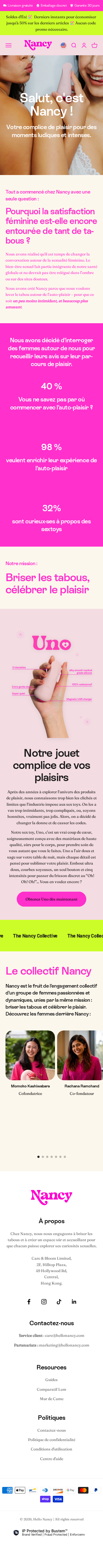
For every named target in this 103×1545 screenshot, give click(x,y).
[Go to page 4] (52, 1157)
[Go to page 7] (65, 1157)
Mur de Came (51, 1398)
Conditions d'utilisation (51, 1449)
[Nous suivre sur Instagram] (43, 1301)
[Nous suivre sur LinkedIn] (74, 1301)
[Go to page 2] (43, 1157)
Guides (51, 1379)
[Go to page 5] (56, 1157)
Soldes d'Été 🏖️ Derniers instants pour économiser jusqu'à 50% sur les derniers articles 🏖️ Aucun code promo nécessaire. (51, 23)
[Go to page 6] (60, 1157)
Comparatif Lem (51, 1389)
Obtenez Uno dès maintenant (51, 899)
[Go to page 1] (38, 1157)
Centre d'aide (51, 1458)
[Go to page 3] (47, 1157)
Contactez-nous (51, 1430)
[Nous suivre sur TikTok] (59, 1301)
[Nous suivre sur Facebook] (28, 1301)
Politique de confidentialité (51, 1439)
